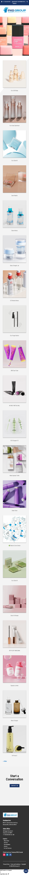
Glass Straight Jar (14, 265)
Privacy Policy (6, 864)
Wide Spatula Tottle (14, 475)
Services (6, 842)
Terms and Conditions (15, 864)
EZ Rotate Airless (14, 300)
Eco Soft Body (14, 90)
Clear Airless (14, 230)
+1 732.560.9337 (6, 1)
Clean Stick (14, 510)
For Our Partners (8, 848)
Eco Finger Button (14, 335)
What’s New (6, 840)
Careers (5, 846)
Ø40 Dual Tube (14, 370)
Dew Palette (14, 195)
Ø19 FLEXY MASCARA (14, 650)
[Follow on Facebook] (10, 854)
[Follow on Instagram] (4, 854)
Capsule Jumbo (14, 685)
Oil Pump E (14, 755)
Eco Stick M (14, 160)
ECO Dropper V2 (14, 440)
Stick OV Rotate (14, 615)
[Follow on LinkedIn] (7, 854)
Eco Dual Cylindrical (14, 125)
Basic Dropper (14, 720)
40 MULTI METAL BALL (14, 405)
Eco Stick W (14, 580)
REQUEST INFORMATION (19, 1)
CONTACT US (14, 785)
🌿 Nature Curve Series (14, 545)
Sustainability (7, 844)
